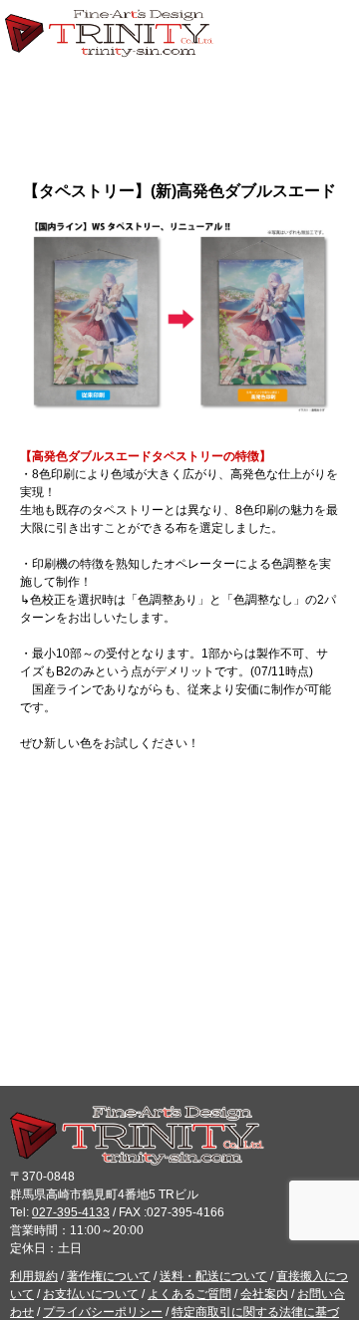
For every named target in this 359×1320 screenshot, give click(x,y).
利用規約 (34, 1276)
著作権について (109, 1276)
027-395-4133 (71, 1212)
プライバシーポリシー (103, 1312)
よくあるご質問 (189, 1294)
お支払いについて (91, 1294)
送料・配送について (213, 1276)
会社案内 (264, 1294)
